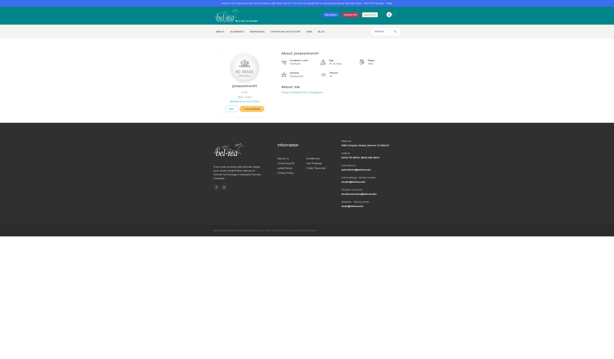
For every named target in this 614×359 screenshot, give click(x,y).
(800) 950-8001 (370, 157)
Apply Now (370, 15)
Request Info (350, 15)
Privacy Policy (285, 172)
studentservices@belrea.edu (359, 193)
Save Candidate (253, 109)
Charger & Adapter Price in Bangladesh (302, 92)
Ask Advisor (331, 15)
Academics (313, 158)
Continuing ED (286, 163)
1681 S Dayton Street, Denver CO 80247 (365, 145)
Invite (231, 109)
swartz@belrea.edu (353, 181)
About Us (283, 158)
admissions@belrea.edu (356, 169)
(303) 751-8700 (350, 157)
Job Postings (314, 163)
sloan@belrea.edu (352, 206)
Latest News (284, 168)
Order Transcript (316, 168)
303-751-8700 (295, 3)
